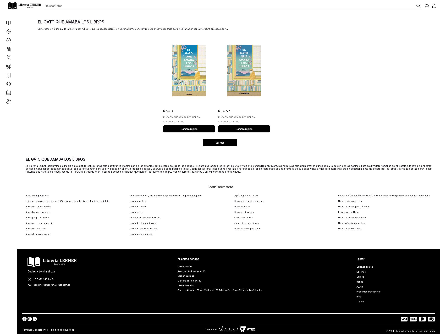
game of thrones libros (246, 223)
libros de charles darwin (143, 223)
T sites (360, 301)
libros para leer (138, 201)
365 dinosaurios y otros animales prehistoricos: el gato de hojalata (166, 195)
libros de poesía (138, 206)
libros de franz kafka (349, 228)
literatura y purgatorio (37, 195)
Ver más (220, 142)
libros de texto (242, 206)
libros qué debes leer (141, 234)
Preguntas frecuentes (368, 291)
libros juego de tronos (37, 217)
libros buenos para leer (38, 212)
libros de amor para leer (247, 228)
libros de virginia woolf (38, 234)
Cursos (360, 276)
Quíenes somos (364, 266)
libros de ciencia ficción (38, 206)
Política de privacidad (62, 329)
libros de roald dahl (36, 228)
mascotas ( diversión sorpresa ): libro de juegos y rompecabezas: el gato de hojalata (384, 195)
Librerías (361, 271)
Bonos (359, 281)
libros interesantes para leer (249, 201)
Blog (358, 296)
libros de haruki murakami (143, 228)
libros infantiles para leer (351, 223)
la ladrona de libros (348, 212)
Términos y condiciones (35, 329)
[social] (24, 319)
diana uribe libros (243, 217)
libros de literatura (244, 212)
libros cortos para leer (350, 201)
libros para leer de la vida (352, 217)
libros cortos (136, 212)
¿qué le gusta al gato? (246, 195)
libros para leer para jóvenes (353, 206)
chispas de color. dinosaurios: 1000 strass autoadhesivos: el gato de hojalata (67, 201)
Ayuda (359, 286)
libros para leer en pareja (39, 223)
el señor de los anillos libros (145, 217)
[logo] (24, 5)
